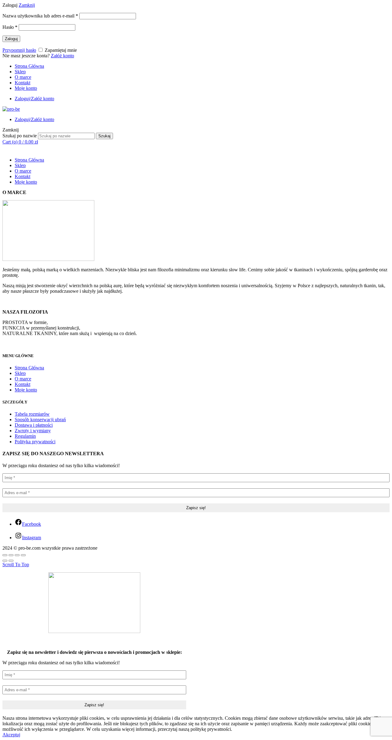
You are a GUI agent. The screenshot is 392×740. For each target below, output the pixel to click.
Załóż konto (62, 55)
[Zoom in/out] (23, 555)
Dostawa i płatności (34, 425)
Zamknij (27, 5)
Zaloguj (11, 38)
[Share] (11, 555)
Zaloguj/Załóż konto (34, 98)
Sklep (20, 71)
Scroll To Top (15, 564)
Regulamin (25, 436)
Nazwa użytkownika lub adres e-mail (40, 15)
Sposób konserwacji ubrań (40, 419)
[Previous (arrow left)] (4, 561)
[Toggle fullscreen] (17, 555)
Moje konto (26, 88)
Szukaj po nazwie (19, 135)
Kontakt (22, 82)
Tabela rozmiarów (32, 414)
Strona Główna (29, 66)
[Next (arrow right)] (11, 561)
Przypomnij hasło (19, 50)
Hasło (9, 27)
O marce (23, 77)
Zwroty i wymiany (33, 430)
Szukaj (104, 136)
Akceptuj (11, 734)
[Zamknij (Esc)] (4, 555)
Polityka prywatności (35, 441)
